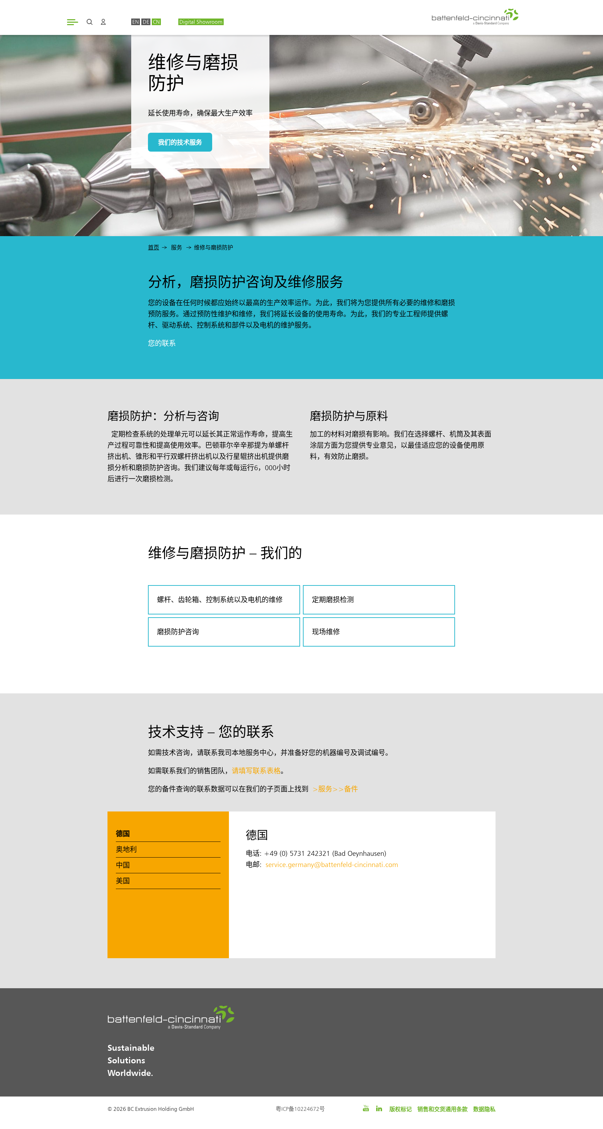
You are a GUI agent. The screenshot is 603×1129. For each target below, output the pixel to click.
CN (156, 22)
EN (135, 22)
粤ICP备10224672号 (300, 1109)
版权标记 (400, 1109)
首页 (153, 247)
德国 (123, 833)
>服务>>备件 (335, 789)
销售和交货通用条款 (442, 1109)
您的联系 (162, 343)
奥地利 (126, 849)
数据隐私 (484, 1109)
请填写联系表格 (256, 771)
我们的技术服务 (180, 142)
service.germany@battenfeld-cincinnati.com (332, 864)
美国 (123, 881)
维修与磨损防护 (213, 247)
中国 (123, 865)
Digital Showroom (200, 22)
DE (146, 22)
